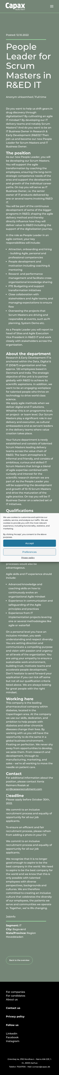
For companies (15, 991)
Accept (29, 543)
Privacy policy (28, 557)
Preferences (29, 551)
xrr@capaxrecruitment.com (24, 789)
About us (12, 999)
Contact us (13, 1008)
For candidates (15, 995)
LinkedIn (11, 1033)
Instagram (12, 1041)
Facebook (12, 1037)
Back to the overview (19, 960)
